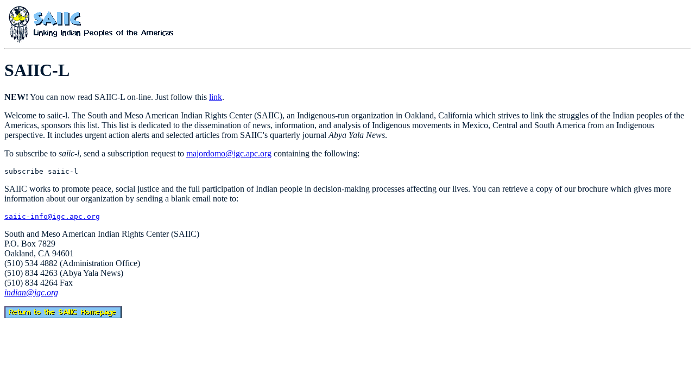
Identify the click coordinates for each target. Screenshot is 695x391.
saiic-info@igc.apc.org (52, 216)
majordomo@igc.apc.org (228, 153)
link (215, 97)
